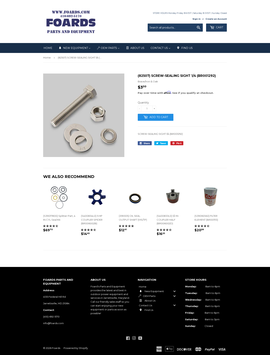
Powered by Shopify (76, 348)
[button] (50, 225)
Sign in (196, 19)
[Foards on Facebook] (128, 338)
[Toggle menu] (174, 291)
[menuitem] (47, 48)
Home (47, 57)
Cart (219, 27)
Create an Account (216, 19)
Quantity (143, 102)
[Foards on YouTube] (140, 338)
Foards (56, 348)
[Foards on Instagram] (134, 338)
